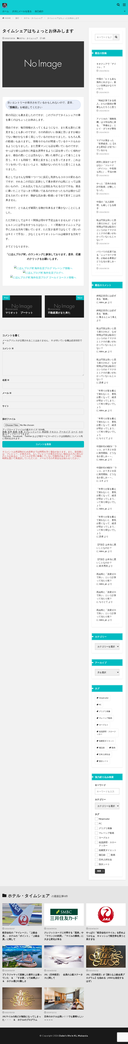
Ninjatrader (104, 698)
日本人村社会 (104, 754)
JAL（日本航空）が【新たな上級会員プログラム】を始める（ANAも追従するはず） (105, 977)
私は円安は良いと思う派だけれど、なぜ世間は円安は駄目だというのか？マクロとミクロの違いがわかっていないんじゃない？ (106, 230)
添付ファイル (8, 419)
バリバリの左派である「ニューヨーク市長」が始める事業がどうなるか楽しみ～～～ (106, 258)
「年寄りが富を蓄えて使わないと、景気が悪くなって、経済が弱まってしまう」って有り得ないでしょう (106, 398)
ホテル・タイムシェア (33, 18)
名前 (5, 380)
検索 (99, 871)
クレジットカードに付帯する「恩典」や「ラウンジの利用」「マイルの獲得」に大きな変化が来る (64, 935)
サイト (5, 406)
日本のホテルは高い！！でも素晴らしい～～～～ (64, 1018)
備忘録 (102, 747)
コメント (8, 348)
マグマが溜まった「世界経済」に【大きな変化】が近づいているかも (106, 145)
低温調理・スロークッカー (106, 732)
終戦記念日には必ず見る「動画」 (106, 297)
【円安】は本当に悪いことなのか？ (106, 546)
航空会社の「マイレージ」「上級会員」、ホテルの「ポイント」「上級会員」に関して (20, 935)
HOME (8, 18)
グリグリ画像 (104, 711)
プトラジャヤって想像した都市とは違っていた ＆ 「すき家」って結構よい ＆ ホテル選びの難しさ (22, 977)
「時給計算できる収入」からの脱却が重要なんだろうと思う (106, 103)
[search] (116, 37)
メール (7, 393)
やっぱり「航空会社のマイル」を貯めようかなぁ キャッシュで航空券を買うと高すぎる (106, 935)
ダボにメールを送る (22, 11)
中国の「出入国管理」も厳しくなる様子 (106, 205)
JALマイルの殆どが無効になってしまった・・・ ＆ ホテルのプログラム (21, 1018)
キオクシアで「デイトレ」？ (106, 65)
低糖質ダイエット (106, 741)
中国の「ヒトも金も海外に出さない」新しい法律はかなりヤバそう (106, 83)
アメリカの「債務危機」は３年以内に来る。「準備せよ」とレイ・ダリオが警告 (106, 123)
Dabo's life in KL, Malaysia (73, 1035)
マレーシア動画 (105, 718)
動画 (113, 747)
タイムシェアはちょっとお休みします (63, 18)
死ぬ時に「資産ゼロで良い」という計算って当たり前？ (106, 577)
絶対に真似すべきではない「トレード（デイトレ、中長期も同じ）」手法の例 (106, 167)
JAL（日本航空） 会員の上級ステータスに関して (63, 976)
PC (100, 704)
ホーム (5, 11)
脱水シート (103, 761)
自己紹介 (39, 11)
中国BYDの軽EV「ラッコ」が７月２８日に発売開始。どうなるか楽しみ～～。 (106, 451)
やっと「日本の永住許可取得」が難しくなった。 (106, 186)
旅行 (17, 18)
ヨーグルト (103, 725)
